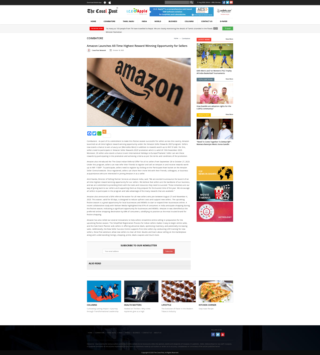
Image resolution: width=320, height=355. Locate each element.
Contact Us (206, 21)
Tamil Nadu (128, 21)
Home (93, 21)
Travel (228, 28)
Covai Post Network (99, 50)
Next (186, 91)
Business (173, 21)
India (144, 21)
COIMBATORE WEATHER (215, 157)
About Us (157, 333)
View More (229, 39)
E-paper (223, 21)
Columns (189, 21)
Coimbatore (109, 21)
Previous (92, 91)
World (157, 21)
